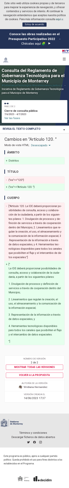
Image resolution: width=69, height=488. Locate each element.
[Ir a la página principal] (6, 60)
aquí (60, 19)
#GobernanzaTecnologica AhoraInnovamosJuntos (32, 85)
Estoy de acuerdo (34, 24)
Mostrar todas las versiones (34, 367)
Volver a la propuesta (34, 375)
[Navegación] (64, 59)
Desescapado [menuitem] (39, 145)
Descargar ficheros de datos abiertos (33, 437)
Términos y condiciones (33, 432)
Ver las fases (12, 118)
